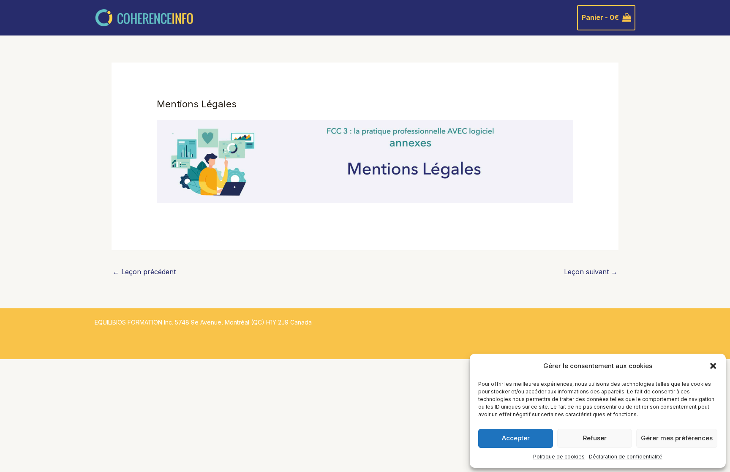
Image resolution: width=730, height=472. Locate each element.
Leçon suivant (591, 271)
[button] (713, 366)
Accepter (516, 438)
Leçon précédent (144, 271)
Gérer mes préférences (677, 438)
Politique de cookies (559, 456)
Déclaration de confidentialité (625, 456)
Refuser (595, 438)
